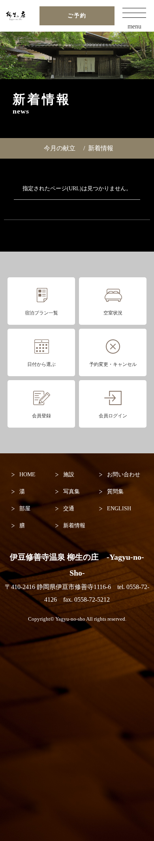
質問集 (115, 491)
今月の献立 (59, 148)
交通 (68, 508)
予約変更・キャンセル (113, 364)
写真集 (71, 491)
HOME (27, 474)
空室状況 (112, 313)
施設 (68, 474)
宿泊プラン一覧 (41, 313)
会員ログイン (113, 416)
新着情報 (100, 148)
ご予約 (77, 16)
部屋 (24, 508)
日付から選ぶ (41, 364)
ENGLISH (119, 508)
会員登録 (41, 416)
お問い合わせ (123, 474)
